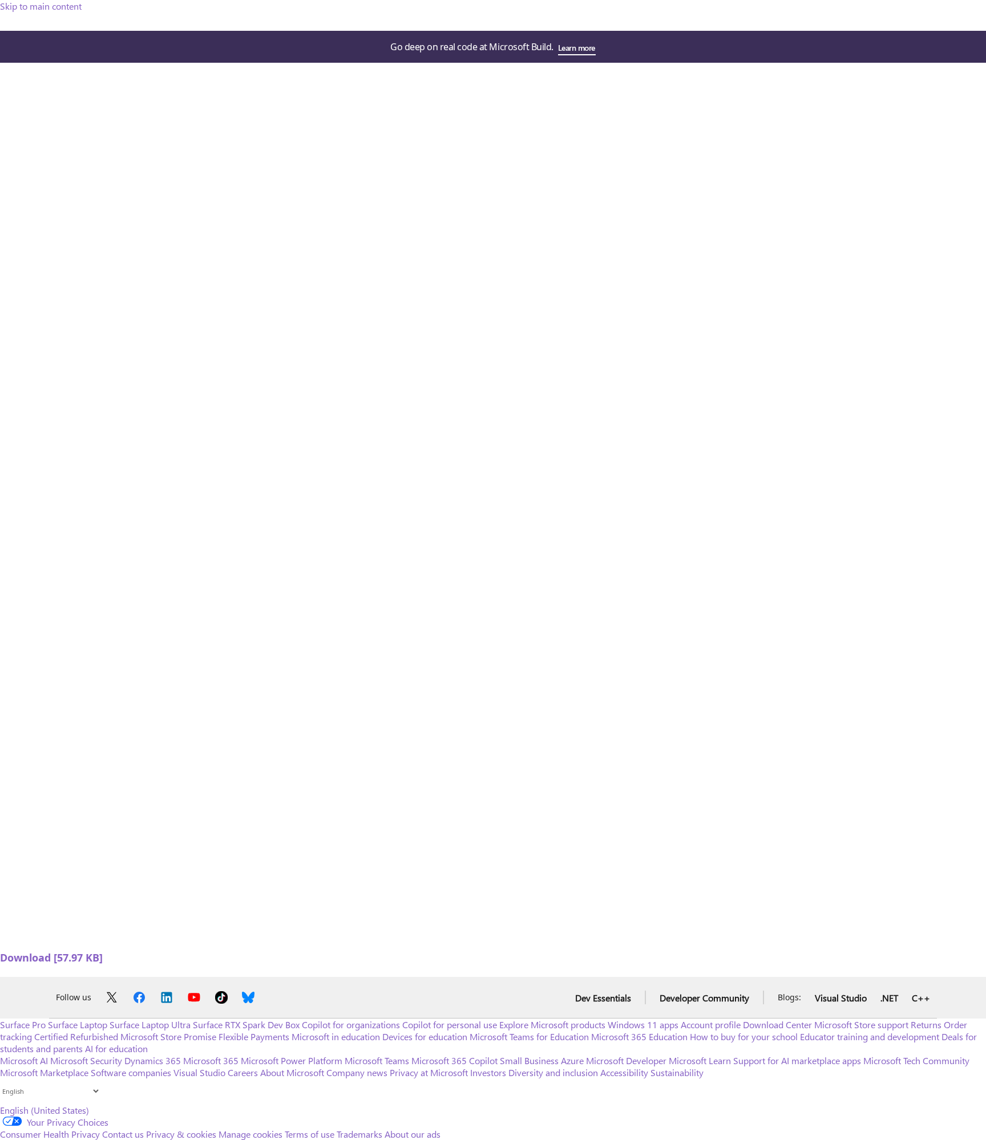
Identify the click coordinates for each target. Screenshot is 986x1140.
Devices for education (424, 1036)
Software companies (131, 1072)
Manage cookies (250, 1134)
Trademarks (359, 1134)
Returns (926, 1025)
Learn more (576, 47)
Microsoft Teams (377, 1060)
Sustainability (677, 1072)
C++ (921, 998)
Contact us (123, 1134)
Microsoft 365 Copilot (454, 1060)
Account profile (711, 1025)
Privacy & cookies (181, 1134)
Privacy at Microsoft (429, 1072)
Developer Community (704, 998)
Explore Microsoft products (552, 1025)
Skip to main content (41, 6)
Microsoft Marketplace (44, 1072)
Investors (488, 1072)
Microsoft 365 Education (639, 1036)
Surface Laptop (77, 1025)
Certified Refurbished (76, 1036)
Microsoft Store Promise (168, 1036)
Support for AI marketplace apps (797, 1060)
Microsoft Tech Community (916, 1060)
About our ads (413, 1134)
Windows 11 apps (643, 1025)
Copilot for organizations (351, 1025)
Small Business (529, 1060)
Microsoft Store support (861, 1025)
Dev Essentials (603, 998)
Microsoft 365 (211, 1060)
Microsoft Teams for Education (529, 1036)
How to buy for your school (744, 1036)
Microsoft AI (24, 1060)
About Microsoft (292, 1072)
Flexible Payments (254, 1036)
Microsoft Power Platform (291, 1060)
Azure (572, 1060)
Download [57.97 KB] (51, 957)
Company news (356, 1072)
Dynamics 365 (152, 1060)
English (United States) (44, 1110)
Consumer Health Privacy (50, 1134)
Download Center (777, 1025)
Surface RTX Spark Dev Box (246, 1025)
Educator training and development (869, 1036)
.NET (889, 998)
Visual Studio (841, 998)
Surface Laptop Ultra (150, 1025)
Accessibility (624, 1072)
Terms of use (309, 1134)
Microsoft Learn (700, 1060)
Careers (243, 1072)
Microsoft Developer (626, 1060)
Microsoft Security (86, 1060)
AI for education (116, 1048)
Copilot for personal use (449, 1025)
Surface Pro (23, 1025)
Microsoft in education (336, 1036)
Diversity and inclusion (553, 1072)
